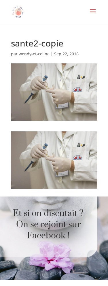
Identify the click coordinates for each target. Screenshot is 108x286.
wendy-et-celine (34, 54)
